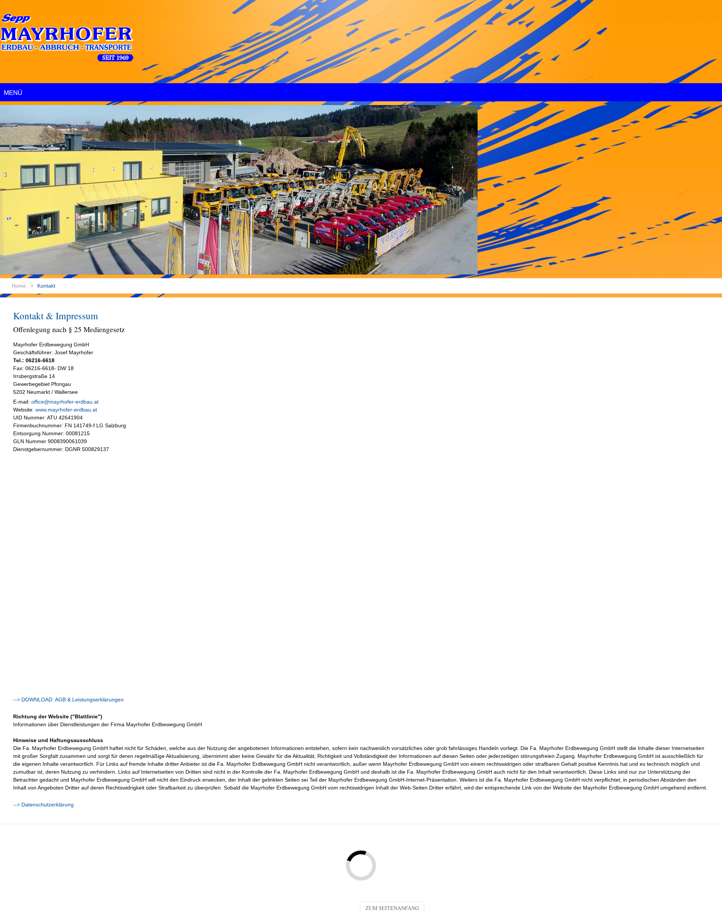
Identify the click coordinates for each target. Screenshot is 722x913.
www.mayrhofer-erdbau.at (65, 410)
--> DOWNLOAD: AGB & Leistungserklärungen (68, 700)
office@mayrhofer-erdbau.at (65, 402)
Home (19, 286)
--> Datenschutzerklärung (43, 805)
